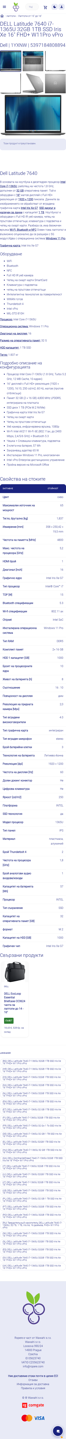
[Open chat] (57, 1431)
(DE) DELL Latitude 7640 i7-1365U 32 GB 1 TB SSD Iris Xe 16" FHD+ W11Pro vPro (32, 1135)
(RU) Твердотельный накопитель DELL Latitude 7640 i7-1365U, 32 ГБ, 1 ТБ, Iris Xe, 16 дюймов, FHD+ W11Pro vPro (32, 1225)
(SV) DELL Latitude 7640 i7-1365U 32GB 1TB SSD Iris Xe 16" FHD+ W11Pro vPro (32, 1258)
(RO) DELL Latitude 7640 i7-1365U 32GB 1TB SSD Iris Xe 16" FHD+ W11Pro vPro (32, 1216)
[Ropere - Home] (15, 7)
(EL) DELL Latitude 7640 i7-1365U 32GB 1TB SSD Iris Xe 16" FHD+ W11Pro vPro (31, 1143)
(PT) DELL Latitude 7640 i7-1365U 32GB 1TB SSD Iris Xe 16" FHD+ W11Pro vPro (32, 1207)
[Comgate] (33, 1410)
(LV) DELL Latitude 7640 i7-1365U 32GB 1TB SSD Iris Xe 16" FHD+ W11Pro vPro (31, 1175)
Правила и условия (33, 1388)
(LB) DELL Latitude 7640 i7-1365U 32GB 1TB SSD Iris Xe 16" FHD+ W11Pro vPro (31, 1191)
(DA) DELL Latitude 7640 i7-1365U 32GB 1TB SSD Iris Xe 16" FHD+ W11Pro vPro (32, 1086)
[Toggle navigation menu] (4, 7)
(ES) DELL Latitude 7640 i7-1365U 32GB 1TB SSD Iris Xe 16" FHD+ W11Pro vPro (31, 1250)
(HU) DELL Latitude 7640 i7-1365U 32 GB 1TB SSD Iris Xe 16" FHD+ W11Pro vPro (32, 1151)
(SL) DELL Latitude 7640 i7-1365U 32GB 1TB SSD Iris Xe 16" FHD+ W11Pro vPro (31, 1242)
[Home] (2, 16)
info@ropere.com (33, 1366)
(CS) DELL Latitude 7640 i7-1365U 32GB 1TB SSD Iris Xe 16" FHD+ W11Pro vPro (32, 1078)
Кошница (41, 159)
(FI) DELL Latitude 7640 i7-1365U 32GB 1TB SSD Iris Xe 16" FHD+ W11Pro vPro (31, 1118)
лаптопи (11, 16)
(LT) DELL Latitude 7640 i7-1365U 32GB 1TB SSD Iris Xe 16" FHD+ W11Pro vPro (31, 1183)
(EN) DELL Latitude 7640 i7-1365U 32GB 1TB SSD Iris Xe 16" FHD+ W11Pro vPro (32, 1102)
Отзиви (33, 1380)
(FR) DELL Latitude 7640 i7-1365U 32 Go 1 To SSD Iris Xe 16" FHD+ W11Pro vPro (32, 1126)
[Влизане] (61, 7)
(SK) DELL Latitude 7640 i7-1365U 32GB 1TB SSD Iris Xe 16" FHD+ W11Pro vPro (32, 1234)
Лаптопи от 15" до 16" (30, 16)
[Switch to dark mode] (54, 7)
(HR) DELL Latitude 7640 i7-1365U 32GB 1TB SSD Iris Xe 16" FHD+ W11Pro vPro (32, 1070)
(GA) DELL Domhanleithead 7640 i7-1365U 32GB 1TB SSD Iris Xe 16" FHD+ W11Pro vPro (33, 1159)
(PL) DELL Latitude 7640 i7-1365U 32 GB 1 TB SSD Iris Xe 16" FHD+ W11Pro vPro (32, 1199)
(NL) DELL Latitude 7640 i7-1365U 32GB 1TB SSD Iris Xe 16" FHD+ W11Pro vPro (32, 1094)
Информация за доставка (33, 1384)
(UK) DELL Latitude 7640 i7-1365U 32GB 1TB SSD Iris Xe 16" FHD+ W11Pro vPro (32, 1266)
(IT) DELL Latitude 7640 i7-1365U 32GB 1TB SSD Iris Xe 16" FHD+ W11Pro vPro (31, 1167)
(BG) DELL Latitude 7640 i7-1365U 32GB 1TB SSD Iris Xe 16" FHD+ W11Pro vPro (32, 1062)
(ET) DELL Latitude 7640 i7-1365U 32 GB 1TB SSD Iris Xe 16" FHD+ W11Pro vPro (32, 1110)
